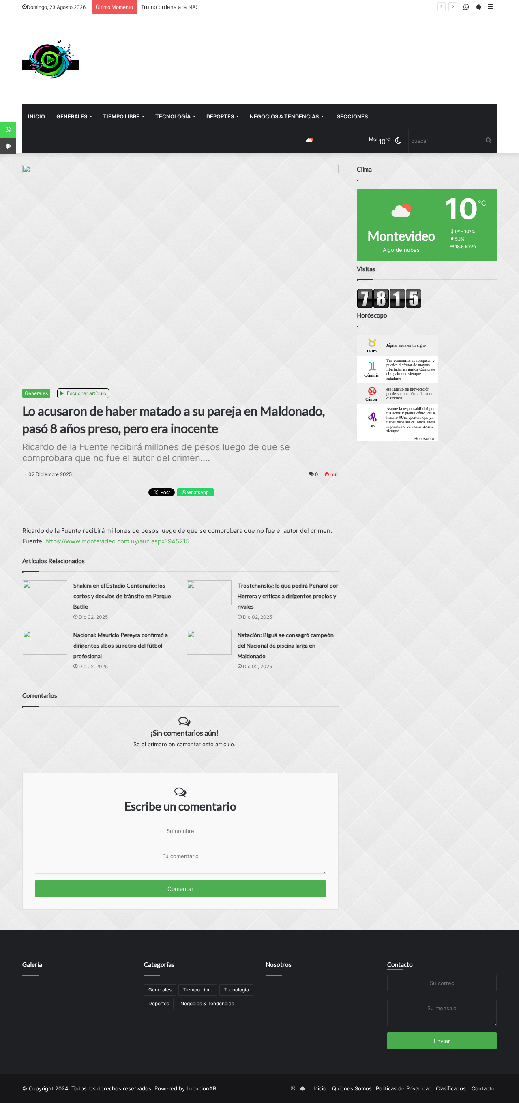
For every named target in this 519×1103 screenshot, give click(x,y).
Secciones (352, 116)
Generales (71, 116)
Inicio (36, 116)
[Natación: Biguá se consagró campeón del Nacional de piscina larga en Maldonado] (209, 642)
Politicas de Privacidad (404, 1088)
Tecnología (173, 116)
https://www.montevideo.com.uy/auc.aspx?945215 (117, 541)
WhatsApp (197, 492)
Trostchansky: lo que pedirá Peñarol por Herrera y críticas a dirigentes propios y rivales (288, 596)
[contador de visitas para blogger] (389, 306)
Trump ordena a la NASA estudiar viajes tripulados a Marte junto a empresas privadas (249, 7)
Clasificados (451, 1088)
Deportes (220, 116)
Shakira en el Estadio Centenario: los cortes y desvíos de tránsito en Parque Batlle (122, 596)
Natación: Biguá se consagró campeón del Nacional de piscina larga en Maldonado (286, 645)
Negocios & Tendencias (284, 116)
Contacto (400, 964)
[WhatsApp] (8, 130)
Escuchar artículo (86, 393)
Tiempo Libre (121, 116)
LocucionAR (201, 1088)
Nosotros (279, 964)
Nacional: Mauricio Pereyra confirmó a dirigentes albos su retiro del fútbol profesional (120, 645)
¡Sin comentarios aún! (184, 732)
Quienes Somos (352, 1088)
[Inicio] (50, 59)
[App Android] (8, 146)
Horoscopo (424, 438)
